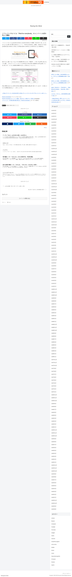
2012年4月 (53, 207)
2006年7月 (53, 409)
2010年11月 (54, 257)
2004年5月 (53, 485)
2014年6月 (53, 131)
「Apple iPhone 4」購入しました (58, 98)
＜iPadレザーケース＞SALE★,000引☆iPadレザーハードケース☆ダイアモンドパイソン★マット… (24, 93)
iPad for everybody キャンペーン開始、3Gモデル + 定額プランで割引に (18, 98)
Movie (52, 550)
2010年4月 (53, 277)
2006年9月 (53, 403)
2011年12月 (54, 219)
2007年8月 (53, 371)
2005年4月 (53, 453)
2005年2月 (53, 459)
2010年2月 (53, 283)
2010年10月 (54, 260)
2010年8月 (53, 265)
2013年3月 (53, 175)
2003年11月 (54, 500)
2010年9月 (53, 263)
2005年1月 (53, 462)
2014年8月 (53, 125)
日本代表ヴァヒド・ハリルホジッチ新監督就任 (60, 50)
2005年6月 (53, 447)
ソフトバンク (16, 105)
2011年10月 (54, 224)
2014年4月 (53, 136)
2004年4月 (53, 488)
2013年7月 (53, 163)
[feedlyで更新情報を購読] (30, 124)
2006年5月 (53, 415)
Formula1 (53, 529)
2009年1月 (53, 321)
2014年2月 (53, 142)
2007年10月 (54, 365)
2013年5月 (53, 169)
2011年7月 (53, 233)
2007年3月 (53, 386)
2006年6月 (53, 412)
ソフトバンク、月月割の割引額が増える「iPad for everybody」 (16, 100)
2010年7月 (53, 268)
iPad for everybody (6, 96)
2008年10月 (54, 330)
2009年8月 (53, 301)
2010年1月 (53, 286)
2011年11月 (54, 221)
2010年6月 (53, 271)
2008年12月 (54, 324)
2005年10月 (54, 435)
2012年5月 (53, 204)
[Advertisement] (36, 15)
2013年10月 (54, 154)
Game (52, 535)
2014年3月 (53, 139)
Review (53, 562)
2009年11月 (54, 292)
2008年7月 (53, 339)
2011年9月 (53, 227)
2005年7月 (53, 444)
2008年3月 (53, 350)
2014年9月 (53, 122)
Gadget (4, 105)
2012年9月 (53, 192)
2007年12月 (54, 359)
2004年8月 (53, 476)
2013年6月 (53, 166)
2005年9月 (53, 438)
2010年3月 (53, 280)
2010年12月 (54, 254)
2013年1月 (53, 180)
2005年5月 (53, 450)
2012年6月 (53, 201)
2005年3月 (53, 456)
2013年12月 (54, 148)
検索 (52, 34)
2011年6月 (53, 236)
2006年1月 (53, 427)
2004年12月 (54, 465)
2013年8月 (53, 160)
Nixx (69, 76)
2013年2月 (53, 177)
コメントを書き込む (24, 198)
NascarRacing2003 (55, 556)
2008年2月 (53, 353)
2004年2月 (53, 494)
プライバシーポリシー (66, 573)
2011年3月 (53, 245)
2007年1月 (53, 391)
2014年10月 (54, 119)
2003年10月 (54, 503)
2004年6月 (53, 482)
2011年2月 (53, 248)
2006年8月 (53, 406)
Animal (53, 518)
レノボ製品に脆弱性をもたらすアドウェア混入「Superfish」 (60, 55)
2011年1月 (53, 251)
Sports (52, 565)
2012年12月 (54, 183)
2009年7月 (53, 304)
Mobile (52, 547)
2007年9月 (53, 368)
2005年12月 (54, 430)
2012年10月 (54, 189)
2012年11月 (54, 186)
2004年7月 (53, 479)
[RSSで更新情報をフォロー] (41, 124)
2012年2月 (53, 213)
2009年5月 (53, 309)
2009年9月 (53, 298)
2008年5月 (53, 345)
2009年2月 (53, 318)
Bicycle (53, 521)
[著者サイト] (7, 124)
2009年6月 (53, 306)
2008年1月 (53, 356)
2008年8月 (53, 336)
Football (53, 526)
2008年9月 (53, 333)
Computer (53, 524)
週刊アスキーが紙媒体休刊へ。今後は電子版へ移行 (60, 46)
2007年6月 (53, 377)
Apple (8, 105)
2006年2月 (53, 424)
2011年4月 (53, 242)
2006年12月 (54, 394)
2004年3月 (53, 491)
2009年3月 (53, 315)
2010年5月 (53, 274)
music (52, 553)
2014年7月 (53, 128)
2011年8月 (53, 230)
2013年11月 (54, 151)
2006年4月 (53, 418)
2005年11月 (54, 432)
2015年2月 (53, 113)
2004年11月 (54, 468)
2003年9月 (53, 506)
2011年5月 (53, 239)
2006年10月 (54, 400)
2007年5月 (53, 380)
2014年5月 (53, 134)
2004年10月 (54, 471)
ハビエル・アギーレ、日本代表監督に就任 (60, 93)
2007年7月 (53, 374)
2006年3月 (53, 421)
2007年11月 (54, 362)
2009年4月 (53, 312)
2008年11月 (54, 327)
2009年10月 (54, 295)
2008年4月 (53, 348)
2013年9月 (53, 157)
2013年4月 (53, 172)
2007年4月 (53, 383)
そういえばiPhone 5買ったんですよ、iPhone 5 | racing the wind (60, 100)
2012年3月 (53, 210)
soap (52, 91)
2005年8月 (53, 441)
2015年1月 (53, 116)
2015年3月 (53, 110)
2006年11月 (54, 397)
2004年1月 (53, 497)
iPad (12, 105)
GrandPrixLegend (55, 541)
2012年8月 (53, 195)
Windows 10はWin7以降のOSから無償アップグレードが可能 (60, 65)
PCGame (53, 559)
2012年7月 (53, 198)
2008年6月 (53, 342)
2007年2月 (53, 389)
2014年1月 (53, 145)
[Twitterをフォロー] (18, 124)
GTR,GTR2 (54, 544)
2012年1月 (53, 216)
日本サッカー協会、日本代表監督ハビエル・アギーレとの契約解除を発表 (60, 60)
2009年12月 (54, 289)
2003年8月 (53, 509)
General (53, 538)
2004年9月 (53, 474)
